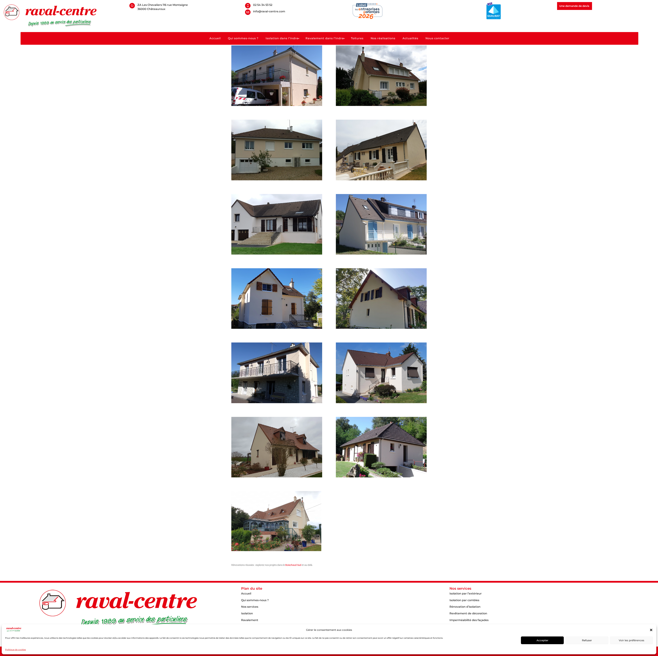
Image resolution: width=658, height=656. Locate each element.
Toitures (357, 38)
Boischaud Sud (293, 565)
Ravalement (249, 620)
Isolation (247, 613)
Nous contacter (437, 38)
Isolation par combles (464, 600)
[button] (651, 630)
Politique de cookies (15, 649)
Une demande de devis (574, 6)
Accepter (542, 640)
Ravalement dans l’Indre (325, 38)
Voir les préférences (631, 640)
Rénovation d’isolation (464, 606)
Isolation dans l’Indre (282, 38)
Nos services (249, 606)
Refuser (587, 640)
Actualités (410, 38)
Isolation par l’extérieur (465, 593)
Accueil (215, 38)
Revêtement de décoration (468, 613)
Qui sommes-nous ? (243, 38)
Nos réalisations (383, 38)
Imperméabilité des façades (469, 620)
